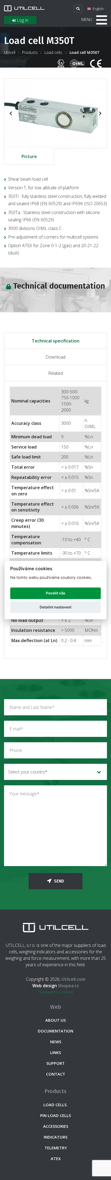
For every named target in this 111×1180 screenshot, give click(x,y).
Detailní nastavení (55, 607)
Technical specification (55, 341)
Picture (29, 156)
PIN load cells (55, 1115)
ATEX (56, 1158)
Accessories (55, 1126)
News (55, 1041)
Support (55, 1063)
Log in (22, 20)
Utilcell (9, 52)
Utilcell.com (73, 979)
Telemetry (55, 1147)
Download (55, 357)
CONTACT (55, 1074)
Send (58, 881)
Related (55, 373)
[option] (55, 113)
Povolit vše (55, 593)
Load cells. (53, 52)
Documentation (55, 1031)
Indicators (55, 1137)
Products (30, 52)
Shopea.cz (55, 986)
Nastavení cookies (55, 992)
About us (55, 1020)
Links (55, 1052)
